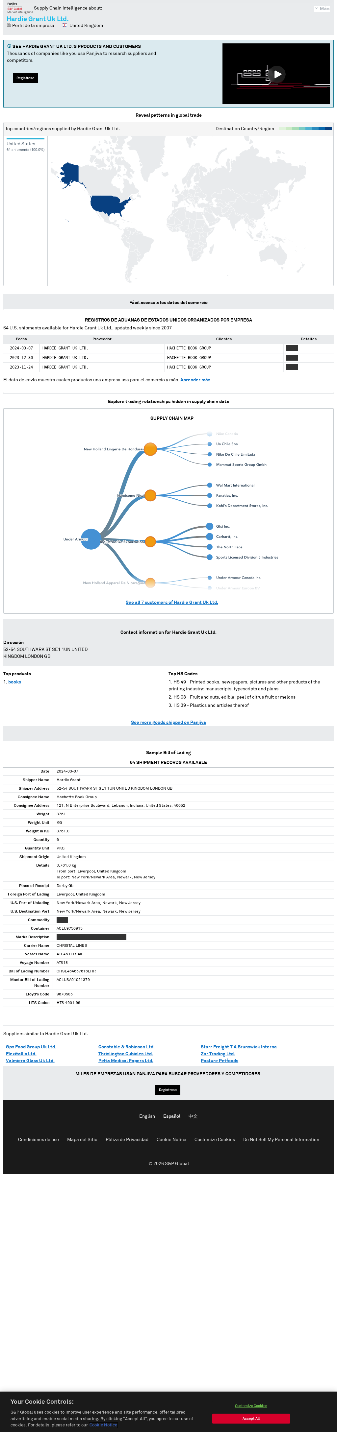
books (14, 682)
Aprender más (195, 380)
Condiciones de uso (38, 1139)
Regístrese (25, 78)
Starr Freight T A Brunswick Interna (239, 1047)
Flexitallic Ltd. (21, 1054)
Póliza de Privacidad (127, 1139)
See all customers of (172, 602)
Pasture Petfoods (219, 1061)
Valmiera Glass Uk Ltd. (30, 1061)
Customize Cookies (214, 1139)
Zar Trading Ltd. (218, 1054)
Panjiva (20, 8)
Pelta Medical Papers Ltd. (125, 1061)
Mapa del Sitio (82, 1139)
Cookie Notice (171, 1139)
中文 (193, 1116)
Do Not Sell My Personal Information (281, 1139)
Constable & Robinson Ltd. (126, 1047)
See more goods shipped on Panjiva (168, 722)
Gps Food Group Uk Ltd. (31, 1047)
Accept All (251, 1418)
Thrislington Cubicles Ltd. (125, 1054)
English (147, 1116)
